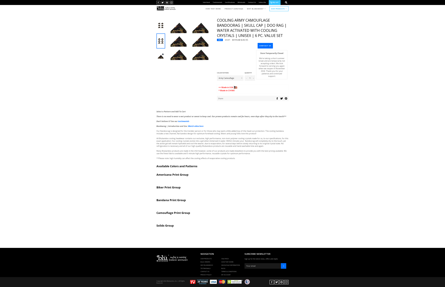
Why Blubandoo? (255, 9)
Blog (223, 268)
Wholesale (241, 2)
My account (226, 275)
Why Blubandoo (206, 265)
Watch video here (195, 126)
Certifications (230, 2)
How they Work (213, 9)
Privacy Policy (205, 275)
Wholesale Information (230, 265)
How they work (227, 262)
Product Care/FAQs (234, 9)
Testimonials (217, 2)
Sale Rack (206, 2)
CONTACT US (265, 46)
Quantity (248, 73)
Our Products (278, 9)
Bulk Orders (205, 262)
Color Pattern (223, 73)
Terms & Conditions (229, 271)
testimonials (183, 121)
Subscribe (262, 2)
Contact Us (252, 2)
